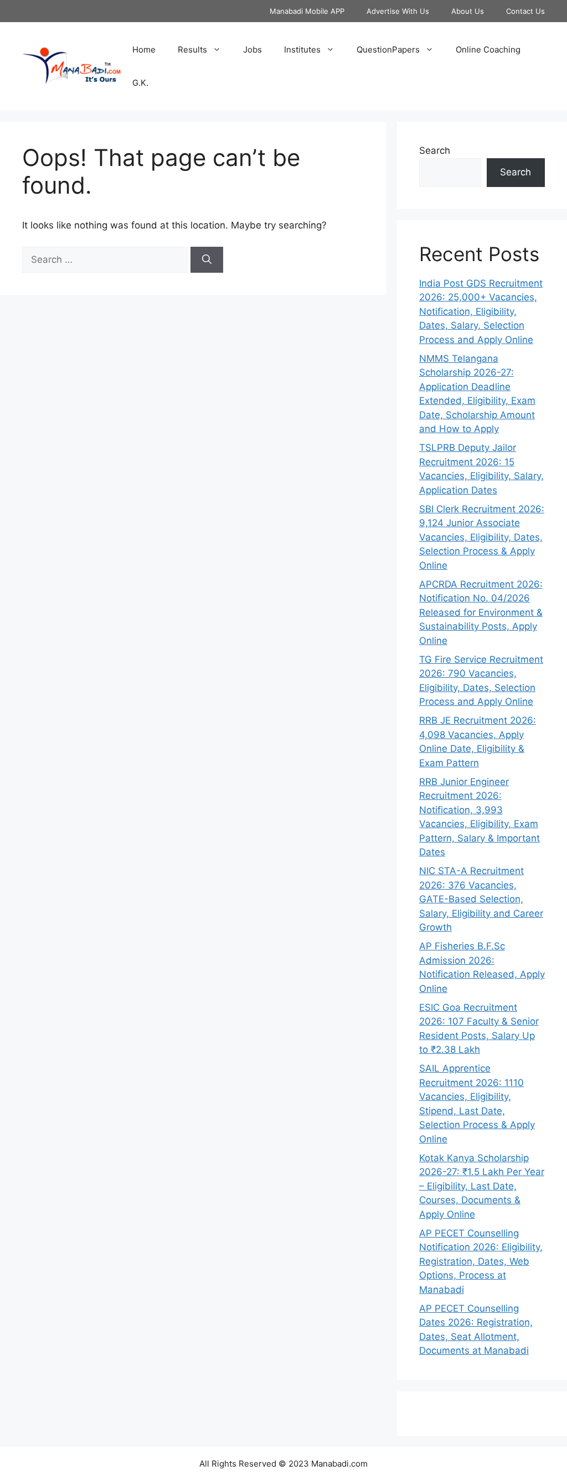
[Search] (206, 260)
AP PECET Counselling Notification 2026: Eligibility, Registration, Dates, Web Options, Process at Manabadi (481, 1261)
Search (434, 150)
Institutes (302, 49)
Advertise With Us (398, 11)
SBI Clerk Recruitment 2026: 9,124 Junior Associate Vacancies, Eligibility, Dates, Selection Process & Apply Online (481, 537)
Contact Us (525, 11)
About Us (467, 11)
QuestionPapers (388, 49)
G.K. (140, 82)
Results (192, 49)
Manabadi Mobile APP (307, 11)
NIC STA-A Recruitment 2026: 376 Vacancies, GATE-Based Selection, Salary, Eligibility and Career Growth (481, 899)
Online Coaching (488, 49)
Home (144, 49)
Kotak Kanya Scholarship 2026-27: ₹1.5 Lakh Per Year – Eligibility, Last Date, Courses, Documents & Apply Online (481, 1186)
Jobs (252, 49)
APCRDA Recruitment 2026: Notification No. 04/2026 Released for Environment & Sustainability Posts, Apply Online (481, 612)
